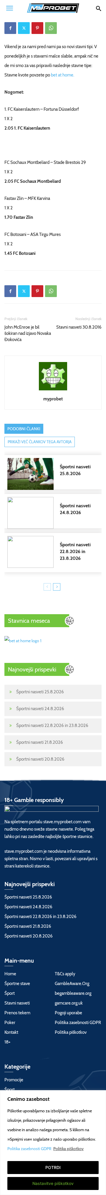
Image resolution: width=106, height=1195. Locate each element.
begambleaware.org (73, 993)
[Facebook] (10, 28)
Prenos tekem (17, 1012)
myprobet (53, 399)
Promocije (13, 1079)
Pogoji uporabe (68, 1012)
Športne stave (17, 983)
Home (10, 973)
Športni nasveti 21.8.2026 (39, 742)
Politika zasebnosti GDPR (29, 1148)
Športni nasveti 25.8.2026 (40, 691)
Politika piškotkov (68, 1148)
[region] (53, 1142)
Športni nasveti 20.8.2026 (40, 759)
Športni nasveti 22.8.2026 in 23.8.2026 (52, 725)
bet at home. (62, 75)
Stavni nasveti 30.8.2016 (79, 327)
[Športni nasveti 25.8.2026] (56, 474)
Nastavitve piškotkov (53, 1183)
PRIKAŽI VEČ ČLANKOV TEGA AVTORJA (40, 441)
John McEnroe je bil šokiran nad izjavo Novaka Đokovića (27, 333)
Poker (9, 1022)
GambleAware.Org (72, 983)
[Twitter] (24, 28)
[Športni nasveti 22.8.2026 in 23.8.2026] (56, 552)
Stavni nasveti (17, 1003)
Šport (9, 993)
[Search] (98, 8)
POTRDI (53, 1167)
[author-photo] (53, 390)
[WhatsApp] (51, 28)
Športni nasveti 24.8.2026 (40, 708)
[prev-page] (47, 587)
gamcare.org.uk (69, 1003)
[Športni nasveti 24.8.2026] (56, 513)
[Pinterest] (37, 28)
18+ (7, 1042)
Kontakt (11, 1032)
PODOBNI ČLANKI (23, 428)
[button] (9, 8)
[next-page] (56, 587)
